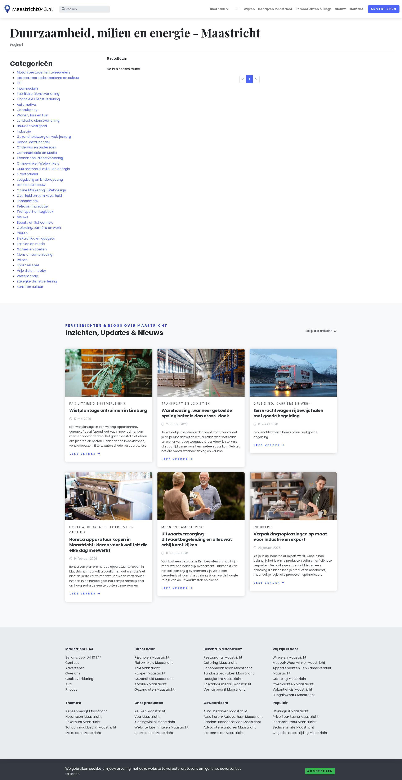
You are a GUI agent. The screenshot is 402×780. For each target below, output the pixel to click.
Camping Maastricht (290, 678)
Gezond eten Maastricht (154, 689)
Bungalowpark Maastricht (294, 694)
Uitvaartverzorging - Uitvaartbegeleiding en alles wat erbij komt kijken (196, 539)
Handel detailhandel (33, 142)
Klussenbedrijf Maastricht (86, 711)
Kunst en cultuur (30, 286)
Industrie (24, 131)
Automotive (26, 104)
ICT (19, 83)
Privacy (71, 689)
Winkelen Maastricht (290, 657)
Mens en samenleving (34, 254)
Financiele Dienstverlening (38, 99)
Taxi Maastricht (147, 668)
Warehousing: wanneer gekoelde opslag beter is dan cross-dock (196, 413)
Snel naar (217, 9)
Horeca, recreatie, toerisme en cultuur (48, 77)
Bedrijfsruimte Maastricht (293, 727)
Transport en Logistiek (35, 211)
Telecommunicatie (32, 206)
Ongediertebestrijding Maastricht (300, 732)
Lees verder (83, 453)
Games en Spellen (32, 249)
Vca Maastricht (147, 716)
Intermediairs (28, 88)
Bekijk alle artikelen (318, 331)
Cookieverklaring (79, 678)
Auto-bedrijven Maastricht (225, 711)
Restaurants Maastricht (223, 657)
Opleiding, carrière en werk (39, 227)
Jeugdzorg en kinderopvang (40, 179)
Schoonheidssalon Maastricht (228, 668)
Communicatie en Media (37, 152)
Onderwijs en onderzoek (36, 147)
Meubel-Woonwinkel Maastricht (299, 662)
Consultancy (27, 109)
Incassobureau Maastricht (294, 721)
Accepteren (320, 771)
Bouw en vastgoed (32, 126)
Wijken (249, 9)
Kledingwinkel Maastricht (154, 721)
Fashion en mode (31, 243)
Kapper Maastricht (150, 673)
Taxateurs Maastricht (83, 721)
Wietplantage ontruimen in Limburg (108, 410)
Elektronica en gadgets (36, 238)
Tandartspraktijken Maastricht (229, 673)
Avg (68, 684)
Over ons (72, 673)
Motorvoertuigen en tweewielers (43, 72)
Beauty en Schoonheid (35, 222)
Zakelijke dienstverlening (37, 281)
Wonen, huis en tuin (32, 115)
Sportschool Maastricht (153, 732)
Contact (356, 9)
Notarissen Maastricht (83, 716)
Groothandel (27, 174)
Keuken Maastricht (149, 711)
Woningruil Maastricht (291, 711)
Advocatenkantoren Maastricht (230, 727)
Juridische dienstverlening (38, 120)
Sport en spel (28, 265)
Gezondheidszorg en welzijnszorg (44, 136)
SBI (238, 9)
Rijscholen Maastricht (152, 657)
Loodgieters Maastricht (223, 678)
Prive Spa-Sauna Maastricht (296, 716)
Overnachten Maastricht (293, 684)
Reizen (22, 260)
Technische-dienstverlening (40, 158)
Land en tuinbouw (31, 184)
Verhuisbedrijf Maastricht (224, 689)
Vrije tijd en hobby (31, 270)
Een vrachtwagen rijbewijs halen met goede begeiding (288, 413)
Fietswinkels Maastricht (153, 662)
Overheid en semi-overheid (39, 195)
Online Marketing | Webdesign (41, 190)
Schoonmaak (28, 201)
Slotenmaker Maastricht (224, 732)
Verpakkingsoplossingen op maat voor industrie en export (290, 536)
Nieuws (340, 9)
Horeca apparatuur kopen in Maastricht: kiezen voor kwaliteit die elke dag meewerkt (108, 544)
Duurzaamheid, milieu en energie (43, 168)
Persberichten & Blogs (313, 9)
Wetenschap (27, 276)
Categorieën (31, 63)
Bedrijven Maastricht (275, 9)
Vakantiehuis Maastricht (292, 689)
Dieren (22, 233)
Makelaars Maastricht (83, 732)
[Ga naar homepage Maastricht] (28, 9)
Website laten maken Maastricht (161, 727)
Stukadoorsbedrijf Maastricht (227, 684)
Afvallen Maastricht (150, 684)
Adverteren (384, 9)
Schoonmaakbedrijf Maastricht (90, 727)
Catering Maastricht (220, 662)
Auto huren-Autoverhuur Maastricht (233, 716)
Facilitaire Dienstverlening (38, 93)
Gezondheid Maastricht (153, 678)
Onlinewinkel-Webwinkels (38, 163)
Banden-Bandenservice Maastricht (232, 721)
